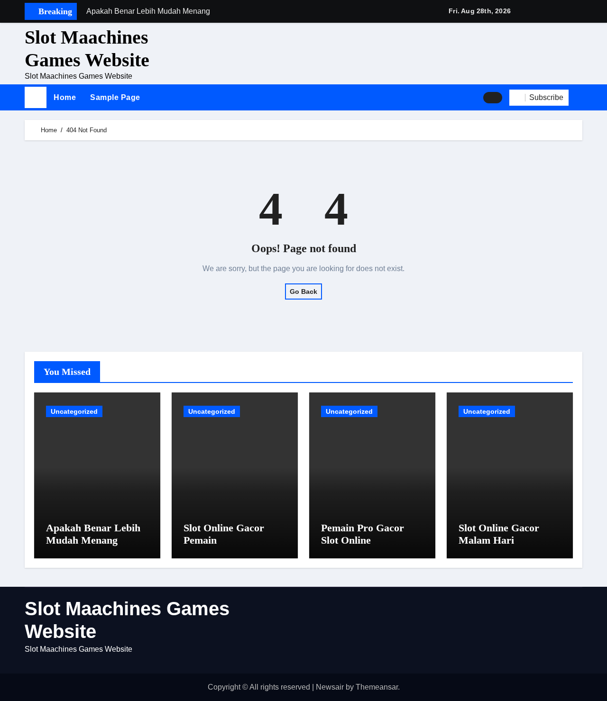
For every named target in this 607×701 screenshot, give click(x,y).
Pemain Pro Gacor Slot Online (362, 534)
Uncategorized (74, 411)
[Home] (35, 98)
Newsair (330, 687)
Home (65, 97)
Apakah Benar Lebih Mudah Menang (93, 534)
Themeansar (377, 687)
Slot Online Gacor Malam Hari (499, 534)
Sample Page (115, 97)
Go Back (303, 291)
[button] (579, 97)
